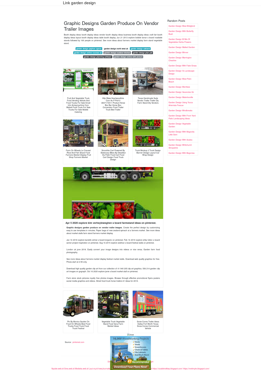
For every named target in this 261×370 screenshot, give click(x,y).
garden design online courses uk (88, 52)
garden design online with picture (128, 56)
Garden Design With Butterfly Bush (181, 32)
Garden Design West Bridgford (182, 26)
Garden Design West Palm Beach (180, 80)
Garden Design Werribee (179, 86)
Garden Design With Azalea (180, 139)
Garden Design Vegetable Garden (180, 125)
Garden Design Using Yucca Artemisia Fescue (181, 104)
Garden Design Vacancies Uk (181, 92)
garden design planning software (97, 56)
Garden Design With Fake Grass (183, 65)
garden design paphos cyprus (88, 48)
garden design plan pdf (142, 52)
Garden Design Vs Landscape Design (181, 72)
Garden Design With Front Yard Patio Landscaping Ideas (182, 117)
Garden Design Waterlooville (181, 97)
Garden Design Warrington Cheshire (180, 59)
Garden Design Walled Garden (182, 47)
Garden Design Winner (178, 52)
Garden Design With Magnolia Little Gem (181, 133)
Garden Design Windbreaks (180, 110)
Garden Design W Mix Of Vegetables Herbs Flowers (180, 40)
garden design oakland (140, 48)
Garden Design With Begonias (182, 153)
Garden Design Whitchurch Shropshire (180, 146)
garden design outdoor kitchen (117, 52)
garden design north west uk (116, 48)
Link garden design (79, 2)
